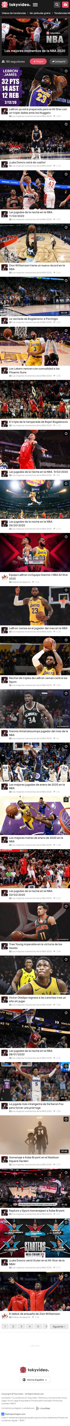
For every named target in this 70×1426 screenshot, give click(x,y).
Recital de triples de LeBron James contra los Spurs (38, 679)
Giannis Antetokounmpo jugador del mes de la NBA (38, 733)
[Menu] (35, 5)
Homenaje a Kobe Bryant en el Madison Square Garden (34, 1159)
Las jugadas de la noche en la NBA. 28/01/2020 (31, 1052)
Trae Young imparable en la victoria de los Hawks (35, 946)
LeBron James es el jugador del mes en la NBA (38, 628)
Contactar (6, 1397)
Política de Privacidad (41, 1400)
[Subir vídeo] (65, 5)
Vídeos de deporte (21, 582)
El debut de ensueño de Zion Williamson (34, 1314)
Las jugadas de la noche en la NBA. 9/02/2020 (38, 472)
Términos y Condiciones (49, 1397)
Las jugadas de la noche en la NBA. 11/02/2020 (31, 214)
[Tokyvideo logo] (16, 5)
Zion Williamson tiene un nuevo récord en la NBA (37, 267)
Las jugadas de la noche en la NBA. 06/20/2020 (31, 523)
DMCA (13, 1403)
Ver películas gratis (40, 13)
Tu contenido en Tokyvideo (24, 1397)
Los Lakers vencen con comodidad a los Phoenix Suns (34, 370)
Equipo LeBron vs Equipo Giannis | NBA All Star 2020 (38, 576)
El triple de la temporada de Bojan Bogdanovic (38, 422)
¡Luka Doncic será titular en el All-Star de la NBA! (37, 1262)
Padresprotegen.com (15, 1414)
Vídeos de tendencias (14, 13)
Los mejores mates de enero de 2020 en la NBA (36, 839)
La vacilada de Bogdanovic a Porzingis (33, 319)
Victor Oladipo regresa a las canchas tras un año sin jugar (37, 999)
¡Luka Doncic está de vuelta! (27, 162)
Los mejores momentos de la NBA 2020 (32, 116)
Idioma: (35, 1379)
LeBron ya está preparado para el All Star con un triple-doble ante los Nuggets (38, 111)
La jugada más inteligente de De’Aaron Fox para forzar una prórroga (36, 1105)
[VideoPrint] (43, 1408)
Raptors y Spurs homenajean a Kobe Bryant (37, 1210)
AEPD (22, 1420)
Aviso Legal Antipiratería (19, 1400)
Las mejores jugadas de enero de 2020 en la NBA (37, 786)
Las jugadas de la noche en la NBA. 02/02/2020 (31, 892)
